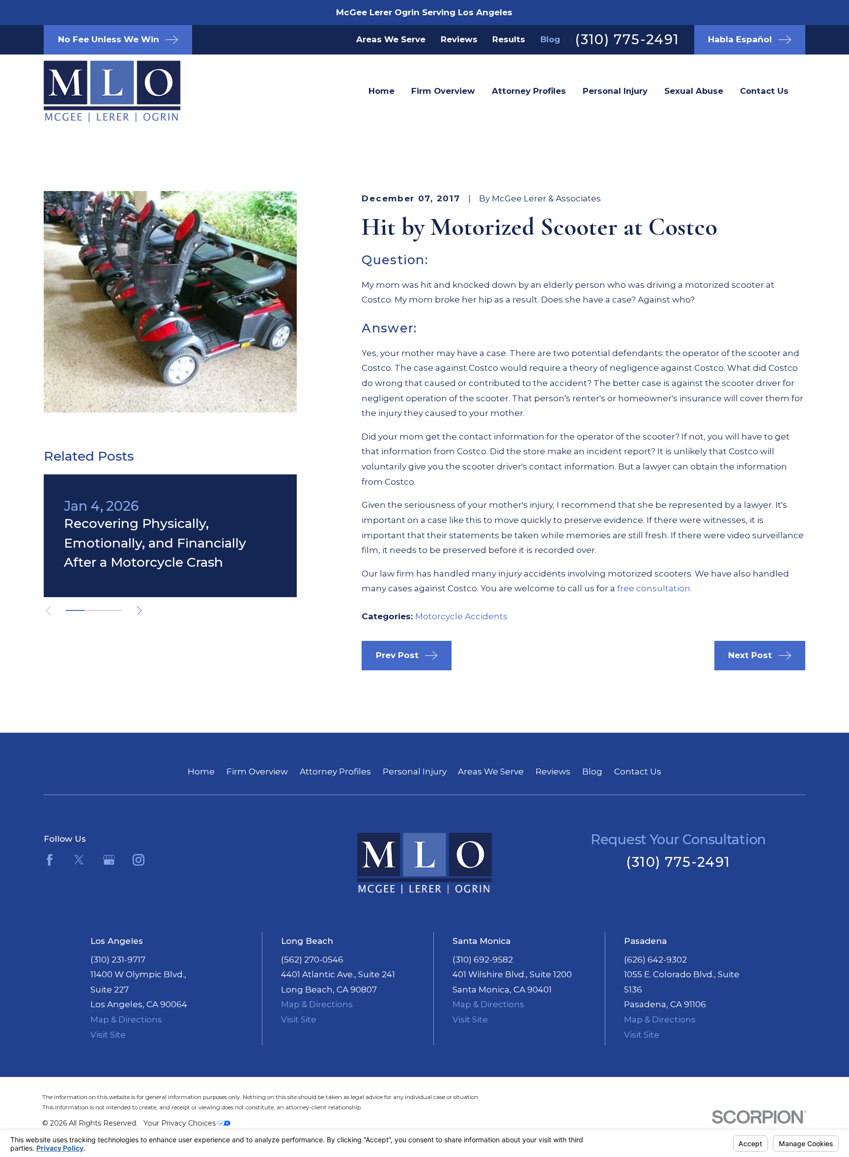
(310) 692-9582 (483, 959)
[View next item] (139, 610)
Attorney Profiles (335, 771)
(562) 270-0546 (312, 959)
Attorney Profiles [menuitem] (529, 91)
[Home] (96, 91)
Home (201, 771)
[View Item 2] (94, 610)
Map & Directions (126, 1019)
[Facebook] (50, 860)
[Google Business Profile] (109, 860)
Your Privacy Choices (180, 1123)
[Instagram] (138, 860)
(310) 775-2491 (627, 39)
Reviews (459, 39)
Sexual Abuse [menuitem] (693, 91)
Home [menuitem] (381, 91)
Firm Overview (257, 771)
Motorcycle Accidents (461, 616)
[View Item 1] (75, 610)
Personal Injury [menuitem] (615, 91)
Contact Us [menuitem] (764, 91)
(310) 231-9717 (117, 959)
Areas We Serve (390, 39)
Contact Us (637, 771)
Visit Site (108, 1035)
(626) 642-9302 (655, 959)
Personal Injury (415, 771)
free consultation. (654, 588)
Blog (550, 39)
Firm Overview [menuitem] (443, 91)
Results (508, 39)
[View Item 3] (112, 610)
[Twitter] (79, 860)
